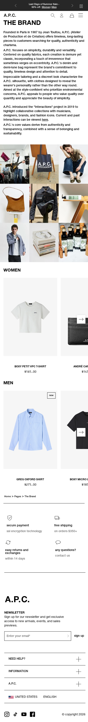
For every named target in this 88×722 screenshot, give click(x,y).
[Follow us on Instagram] (6, 714)
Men (54, 7)
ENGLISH (49, 697)
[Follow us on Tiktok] (15, 714)
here (45, 120)
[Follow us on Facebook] (32, 714)
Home (7, 496)
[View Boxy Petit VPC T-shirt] (30, 317)
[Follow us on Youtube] (23, 714)
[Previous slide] (7, 319)
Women (46, 7)
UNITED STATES (26, 697)
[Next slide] (81, 319)
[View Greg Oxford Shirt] (30, 430)
